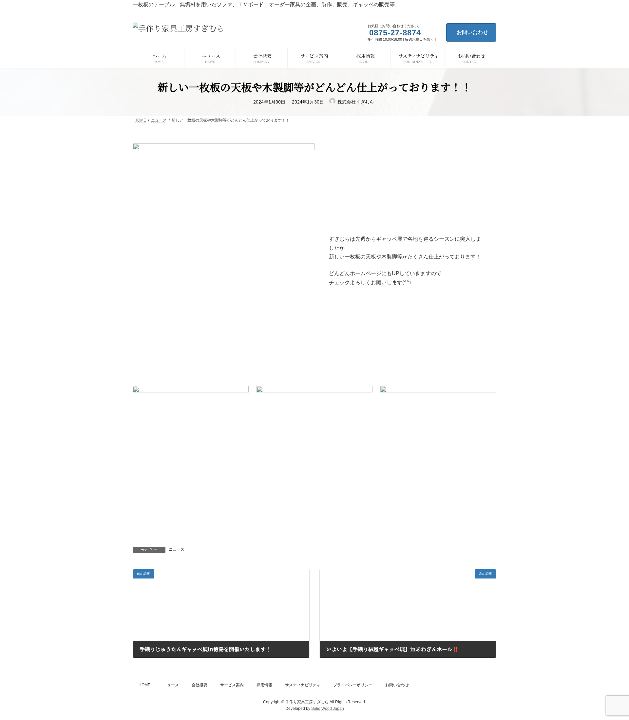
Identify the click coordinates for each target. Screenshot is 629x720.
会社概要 (199, 685)
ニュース (176, 549)
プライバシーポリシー (352, 685)
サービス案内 (232, 685)
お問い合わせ (472, 32)
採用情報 (264, 685)
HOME (144, 685)
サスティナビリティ (302, 685)
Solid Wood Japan (327, 708)
